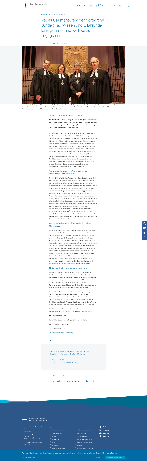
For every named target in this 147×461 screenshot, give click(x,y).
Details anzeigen (29, 458)
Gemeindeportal (82, 436)
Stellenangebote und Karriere (85, 430)
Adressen (80, 427)
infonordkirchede (32, 445)
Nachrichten (55, 439)
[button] (129, 5)
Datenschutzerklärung (58, 448)
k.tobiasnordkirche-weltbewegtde (63, 333)
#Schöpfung (81, 354)
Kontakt (54, 442)
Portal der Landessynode (84, 439)
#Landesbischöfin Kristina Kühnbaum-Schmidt (73, 351)
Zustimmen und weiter (115, 458)
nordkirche (106, 430)
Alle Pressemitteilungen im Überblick (75, 381)
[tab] (144, 224)
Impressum (55, 445)
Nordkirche (106, 427)
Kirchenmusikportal (58, 430)
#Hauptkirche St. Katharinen (58, 354)
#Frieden (73, 354)
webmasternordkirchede (34, 442)
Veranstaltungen (57, 433)
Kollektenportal (81, 433)
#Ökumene (53, 351)
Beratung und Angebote (84, 442)
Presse (54, 436)
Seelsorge (80, 445)
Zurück (60, 375)
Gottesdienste (56, 427)
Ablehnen (98, 458)
